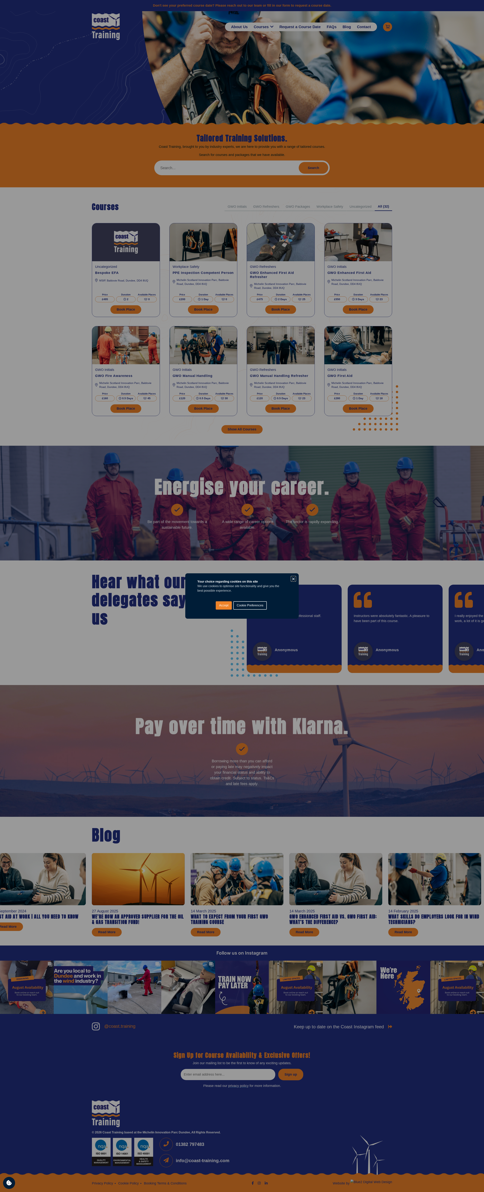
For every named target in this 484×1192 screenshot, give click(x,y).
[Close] (293, 578)
